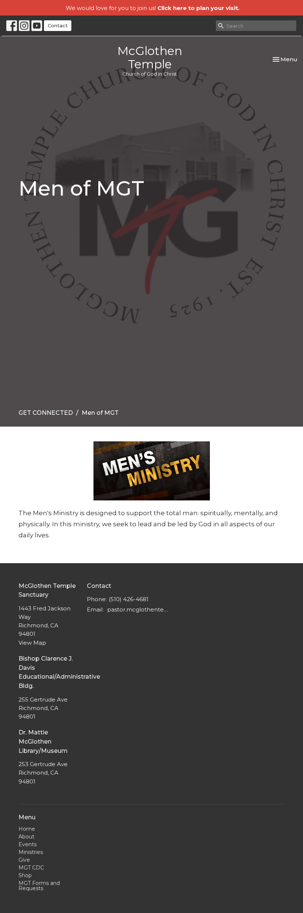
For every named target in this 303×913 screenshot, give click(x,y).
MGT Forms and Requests (39, 886)
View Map (32, 642)
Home (26, 829)
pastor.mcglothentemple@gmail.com (139, 609)
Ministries (30, 852)
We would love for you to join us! (152, 7)
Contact (58, 25)
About (26, 836)
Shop (25, 875)
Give (24, 860)
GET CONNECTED (45, 412)
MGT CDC (31, 867)
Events (27, 844)
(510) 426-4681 (129, 599)
